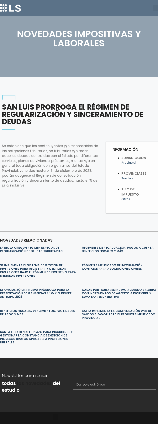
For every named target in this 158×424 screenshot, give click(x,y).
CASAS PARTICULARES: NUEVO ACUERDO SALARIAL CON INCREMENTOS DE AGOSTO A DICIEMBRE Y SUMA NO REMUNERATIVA (119, 293)
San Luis (127, 178)
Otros (125, 199)
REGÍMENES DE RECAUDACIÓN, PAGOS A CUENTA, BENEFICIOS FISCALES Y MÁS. (118, 249)
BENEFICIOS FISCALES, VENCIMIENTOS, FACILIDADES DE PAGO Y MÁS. (37, 312)
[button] (155, 8)
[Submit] (148, 384)
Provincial (128, 162)
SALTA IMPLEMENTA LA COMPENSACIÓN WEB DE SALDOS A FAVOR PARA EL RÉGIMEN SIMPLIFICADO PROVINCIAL (118, 314)
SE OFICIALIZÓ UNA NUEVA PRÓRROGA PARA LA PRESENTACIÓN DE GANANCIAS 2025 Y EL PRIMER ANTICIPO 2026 (36, 293)
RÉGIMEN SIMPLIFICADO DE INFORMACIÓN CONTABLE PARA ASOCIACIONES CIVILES (112, 267)
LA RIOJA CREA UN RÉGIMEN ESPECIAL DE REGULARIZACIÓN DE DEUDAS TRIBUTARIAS (31, 249)
